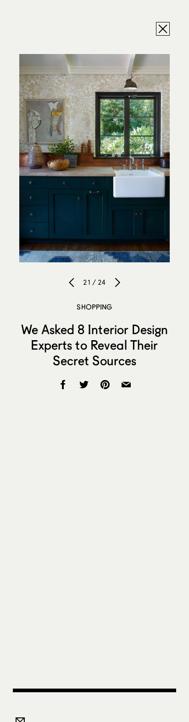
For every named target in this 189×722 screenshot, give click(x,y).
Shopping (94, 307)
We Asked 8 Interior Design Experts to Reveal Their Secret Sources (94, 344)
